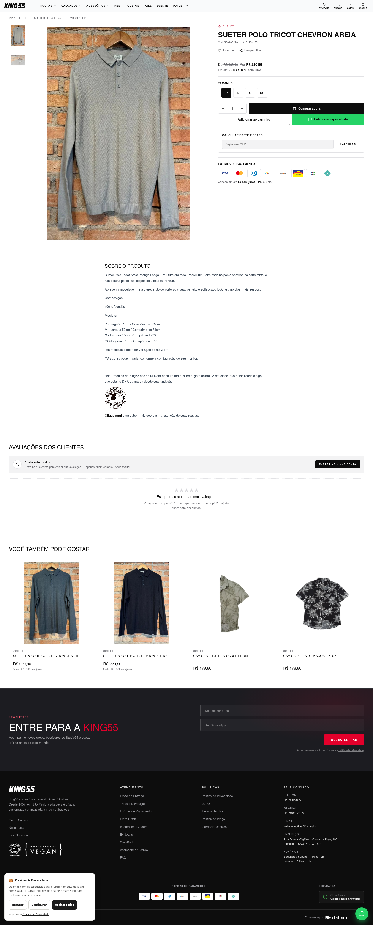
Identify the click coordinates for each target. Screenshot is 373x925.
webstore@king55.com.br (300, 826)
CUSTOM (133, 6)
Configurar (39, 905)
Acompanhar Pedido (134, 850)
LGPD (206, 803)
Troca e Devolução (133, 803)
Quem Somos (18, 820)
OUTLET (178, 6)
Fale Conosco (18, 835)
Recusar (18, 905)
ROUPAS (46, 6)
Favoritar (229, 50)
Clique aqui (113, 415)
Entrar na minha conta (337, 464)
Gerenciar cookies (214, 826)
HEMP (118, 6)
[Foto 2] (18, 60)
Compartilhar (252, 50)
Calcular (348, 144)
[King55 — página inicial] (14, 5)
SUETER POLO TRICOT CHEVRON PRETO (135, 655)
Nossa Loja (16, 827)
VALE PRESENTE (156, 6)
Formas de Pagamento (136, 811)
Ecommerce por (314, 917)
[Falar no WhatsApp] (361, 913)
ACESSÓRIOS (95, 6)
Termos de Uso (212, 811)
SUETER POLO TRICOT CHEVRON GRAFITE (46, 655)
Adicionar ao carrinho (254, 119)
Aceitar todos (64, 905)
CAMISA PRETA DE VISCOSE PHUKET (311, 655)
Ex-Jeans (126, 834)
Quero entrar (344, 740)
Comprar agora (309, 108)
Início (12, 18)
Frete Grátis (128, 819)
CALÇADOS (69, 6)
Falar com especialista (331, 119)
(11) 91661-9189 (294, 813)
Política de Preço (213, 819)
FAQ (123, 857)
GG (262, 93)
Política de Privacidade (351, 750)
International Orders (133, 826)
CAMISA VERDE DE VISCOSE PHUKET (222, 655)
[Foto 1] (18, 35)
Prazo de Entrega (132, 796)
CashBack (127, 842)
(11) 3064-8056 (293, 800)
